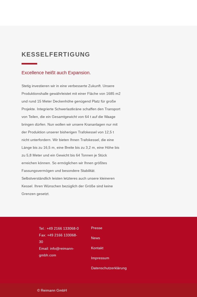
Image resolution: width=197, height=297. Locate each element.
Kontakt (97, 248)
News (95, 238)
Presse (96, 228)
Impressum (100, 258)
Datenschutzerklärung (109, 268)
